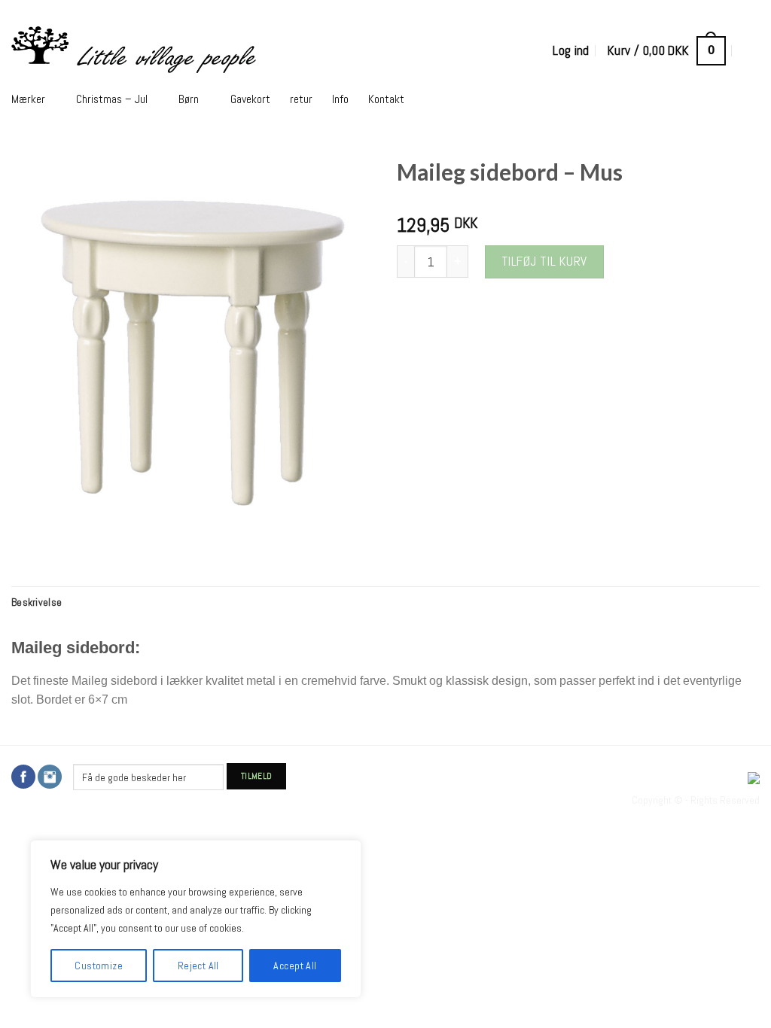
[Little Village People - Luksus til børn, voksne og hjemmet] (223, 51)
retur (301, 99)
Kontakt (386, 99)
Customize (99, 965)
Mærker (28, 99)
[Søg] (752, 51)
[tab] (36, 602)
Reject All (198, 965)
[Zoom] (32, 536)
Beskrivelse (36, 602)
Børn (188, 99)
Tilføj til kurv (544, 261)
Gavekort (250, 99)
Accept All (294, 965)
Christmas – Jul (112, 99)
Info (340, 99)
